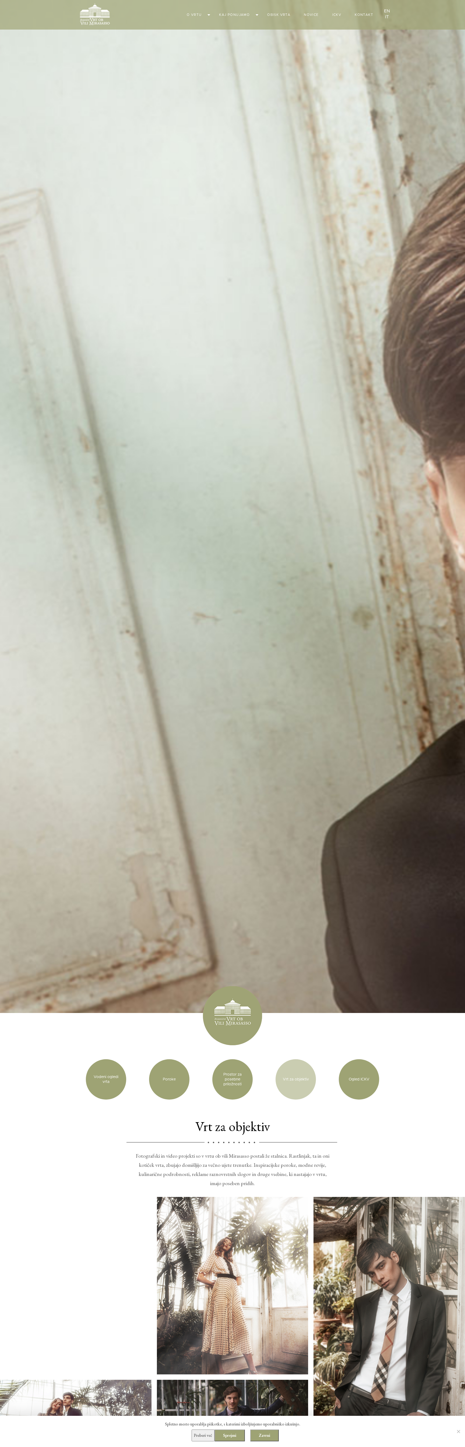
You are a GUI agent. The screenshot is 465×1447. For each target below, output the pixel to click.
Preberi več (203, 1435)
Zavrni (264, 1435)
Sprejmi (229, 1435)
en (387, 11)
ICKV (336, 14)
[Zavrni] (458, 1431)
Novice (311, 14)
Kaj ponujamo (234, 14)
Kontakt (364, 14)
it (387, 17)
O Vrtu (194, 14)
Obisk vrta (278, 14)
